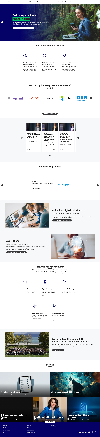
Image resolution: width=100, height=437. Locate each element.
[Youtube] (86, 432)
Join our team (57, 350)
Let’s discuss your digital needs (61, 220)
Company (67, 1)
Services (42, 1)
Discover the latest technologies (15, 252)
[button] (18, 98)
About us (29, 425)
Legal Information (31, 432)
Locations (29, 429)
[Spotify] (89, 432)
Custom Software (51, 1)
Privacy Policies (30, 430)
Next (98, 22)
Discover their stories (49, 113)
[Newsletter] (83, 432)
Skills (4, 432)
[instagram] (92, 432)
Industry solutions (33, 1)
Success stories (6, 430)
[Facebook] (95, 432)
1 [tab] (49, 155)
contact (28, 427)
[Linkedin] (80, 432)
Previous (2, 22)
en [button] (96, 1)
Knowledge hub (6, 429)
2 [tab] (50, 155)
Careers (59, 1)
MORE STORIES (50, 421)
